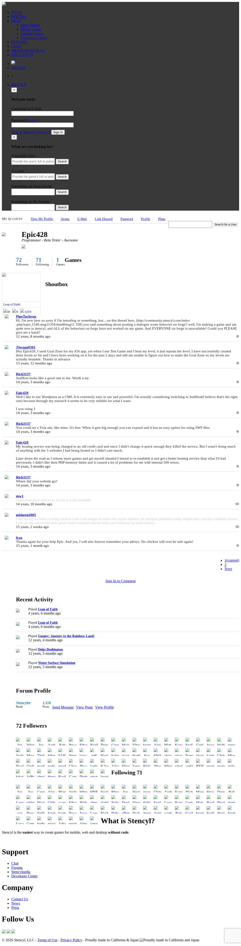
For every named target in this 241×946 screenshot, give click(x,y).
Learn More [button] (11, 840)
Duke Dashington (50, 649)
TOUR (16, 12)
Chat (14, 863)
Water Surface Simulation (56, 663)
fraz (19, 538)
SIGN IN (18, 68)
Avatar (65, 219)
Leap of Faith (48, 609)
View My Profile (42, 219)
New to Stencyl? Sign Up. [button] (30, 132)
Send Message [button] (63, 707)
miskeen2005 (26, 515)
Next (228, 569)
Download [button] (28, 840)
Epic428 (22, 393)
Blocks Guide (31, 29)
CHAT (16, 46)
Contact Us (19, 899)
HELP (16, 21)
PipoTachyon (26, 316)
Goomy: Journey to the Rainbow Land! (66, 636)
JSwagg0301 (26, 347)
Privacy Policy (71, 940)
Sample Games (32, 33)
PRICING (19, 17)
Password (126, 219)
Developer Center (34, 38)
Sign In (58, 132)
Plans (161, 219)
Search (62, 161)
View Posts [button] (84, 707)
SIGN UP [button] (18, 85)
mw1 (20, 496)
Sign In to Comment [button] (120, 581)
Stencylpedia (30, 25)
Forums (17, 868)
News (15, 903)
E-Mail (82, 219)
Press (15, 908)
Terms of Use (47, 940)
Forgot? (32, 120)
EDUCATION (22, 55)
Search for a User (225, 224)
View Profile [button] (104, 707)
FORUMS (19, 42)
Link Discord (103, 219)
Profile (145, 219)
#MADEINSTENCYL (28, 50)
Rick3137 (23, 374)
